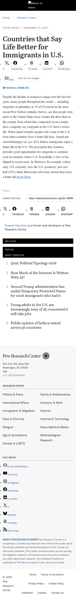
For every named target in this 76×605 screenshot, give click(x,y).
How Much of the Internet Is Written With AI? (40, 275)
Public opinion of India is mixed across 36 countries (35, 325)
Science (45, 411)
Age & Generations (15, 435)
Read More (24, 177)
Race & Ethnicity (13, 419)
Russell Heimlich (17, 87)
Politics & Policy (13, 394)
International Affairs (16, 403)
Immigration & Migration (19, 411)
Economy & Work (51, 403)
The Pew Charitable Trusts (30, 562)
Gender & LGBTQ (14, 443)
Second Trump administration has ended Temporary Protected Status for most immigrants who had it (38, 291)
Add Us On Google (28, 78)
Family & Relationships (55, 394)
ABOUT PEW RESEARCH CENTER (20, 539)
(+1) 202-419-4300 (14, 375)
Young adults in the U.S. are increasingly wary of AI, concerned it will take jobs (39, 309)
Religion (8, 427)
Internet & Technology (54, 419)
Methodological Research (50, 437)
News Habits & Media (54, 427)
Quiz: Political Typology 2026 (34, 263)
